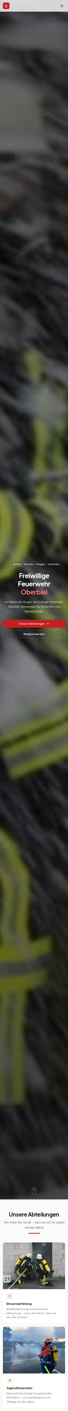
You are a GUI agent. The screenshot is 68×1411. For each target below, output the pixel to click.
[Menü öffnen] (62, 6)
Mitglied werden (34, 634)
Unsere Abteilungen (32, 623)
